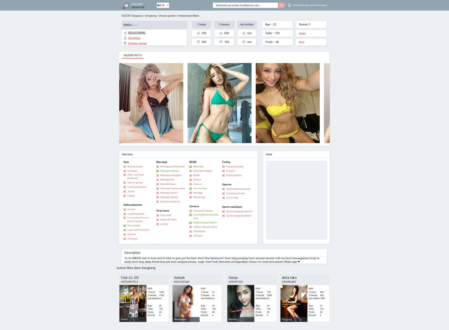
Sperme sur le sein (235, 193)
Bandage (197, 192)
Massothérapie (168, 184)
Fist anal (230, 171)
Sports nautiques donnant (239, 211)
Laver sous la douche (138, 230)
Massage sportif (168, 192)
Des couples (133, 225)
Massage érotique (169, 171)
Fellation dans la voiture (205, 227)
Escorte (131, 209)
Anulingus (132, 238)
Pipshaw (131, 234)
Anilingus (198, 235)
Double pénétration (137, 187)
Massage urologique (170, 175)
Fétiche (131, 195)
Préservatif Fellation (203, 210)
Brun (301, 42)
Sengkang (150, 15)
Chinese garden (167, 15)
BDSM (196, 175)
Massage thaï (167, 179)
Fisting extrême (234, 175)
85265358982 (137, 33)
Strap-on (197, 184)
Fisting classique (234, 166)
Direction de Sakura (170, 201)
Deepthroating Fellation (205, 222)
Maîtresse (198, 166)
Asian (302, 33)
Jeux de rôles (200, 188)
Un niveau (132, 171)
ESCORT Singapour (132, 15)
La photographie (135, 213)
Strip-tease (165, 215)
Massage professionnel (172, 166)
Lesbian (164, 224)
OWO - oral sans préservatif (135, 176)
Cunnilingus (199, 231)
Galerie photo (133, 55)
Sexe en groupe (135, 182)
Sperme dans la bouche (238, 189)
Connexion (309, 5)
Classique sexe (135, 166)
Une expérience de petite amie (205, 216)
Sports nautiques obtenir (238, 215)
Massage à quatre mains (172, 188)
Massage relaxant (169, 197)
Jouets (130, 191)
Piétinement (199, 197)
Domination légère (202, 171)
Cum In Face (232, 197)
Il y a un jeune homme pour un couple (138, 219)
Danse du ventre (168, 219)
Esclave (197, 179)
